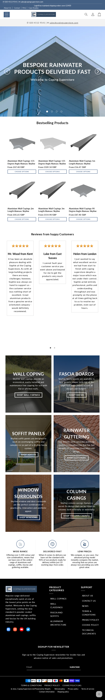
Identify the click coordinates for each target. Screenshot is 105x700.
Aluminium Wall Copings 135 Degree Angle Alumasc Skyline (21, 162)
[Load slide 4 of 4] (61, 111)
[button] (7, 14)
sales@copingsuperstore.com (64, 23)
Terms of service (87, 689)
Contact (17, 8)
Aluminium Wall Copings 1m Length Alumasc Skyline (82, 162)
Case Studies (34, 8)
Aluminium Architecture (58, 623)
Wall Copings (58, 598)
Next (103, 291)
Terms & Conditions (89, 613)
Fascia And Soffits (56, 614)
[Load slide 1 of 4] (47, 111)
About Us (7, 8)
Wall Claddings (56, 606)
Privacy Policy (90, 620)
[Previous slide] (7, 71)
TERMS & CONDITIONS (31, 685)
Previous (2, 291)
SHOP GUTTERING (76, 458)
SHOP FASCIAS (76, 395)
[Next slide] (98, 71)
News (85, 606)
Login (36, 5)
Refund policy (60, 689)
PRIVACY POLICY (52, 685)
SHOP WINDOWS (28, 517)
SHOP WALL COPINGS (28, 395)
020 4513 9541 (37, 23)
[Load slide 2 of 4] (51, 111)
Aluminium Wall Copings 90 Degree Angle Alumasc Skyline (83, 209)
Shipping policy (63, 692)
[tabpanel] (20, 278)
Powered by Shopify (43, 689)
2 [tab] (54, 348)
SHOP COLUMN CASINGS (76, 516)
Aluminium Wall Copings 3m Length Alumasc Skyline (51, 209)
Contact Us (89, 601)
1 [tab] (50, 348)
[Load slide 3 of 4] (56, 111)
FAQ (24, 8)
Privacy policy (73, 689)
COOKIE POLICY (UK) (71, 685)
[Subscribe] (75, 667)
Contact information (47, 692)
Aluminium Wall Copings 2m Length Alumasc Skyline (21, 209)
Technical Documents (89, 632)
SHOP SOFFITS (28, 454)
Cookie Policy (90, 625)
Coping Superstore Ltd (26, 689)
